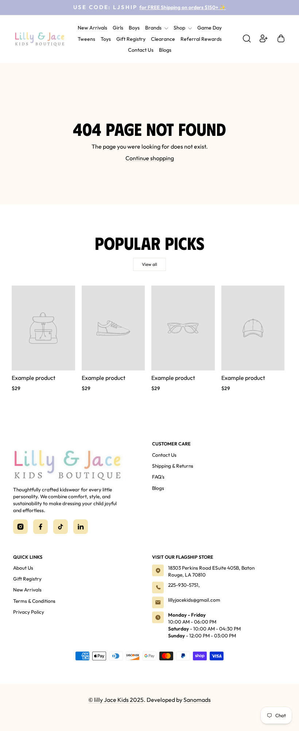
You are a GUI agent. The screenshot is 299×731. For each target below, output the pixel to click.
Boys (134, 27)
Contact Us (141, 50)
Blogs (165, 50)
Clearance (163, 39)
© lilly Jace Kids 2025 (116, 699)
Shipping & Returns (172, 466)
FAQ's (158, 476)
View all (149, 264)
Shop (180, 27)
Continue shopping (149, 158)
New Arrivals (92, 27)
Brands (154, 27)
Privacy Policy (28, 612)
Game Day (209, 27)
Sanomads (197, 699)
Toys (106, 39)
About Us (23, 568)
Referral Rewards (201, 39)
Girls (118, 27)
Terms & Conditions (34, 601)
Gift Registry (130, 39)
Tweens (86, 39)
